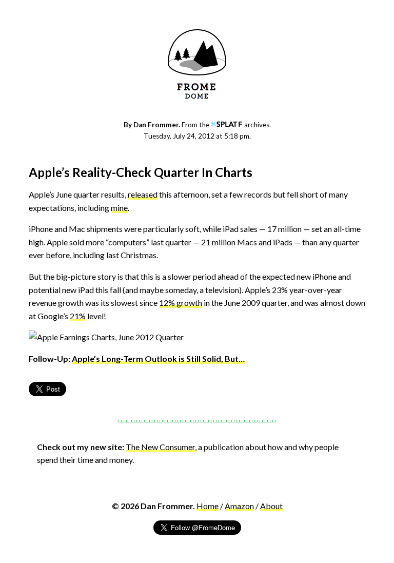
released (142, 194)
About (271, 506)
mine (119, 207)
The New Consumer (160, 447)
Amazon (239, 506)
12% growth (180, 302)
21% (78, 316)
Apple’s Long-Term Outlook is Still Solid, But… (158, 358)
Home (207, 506)
